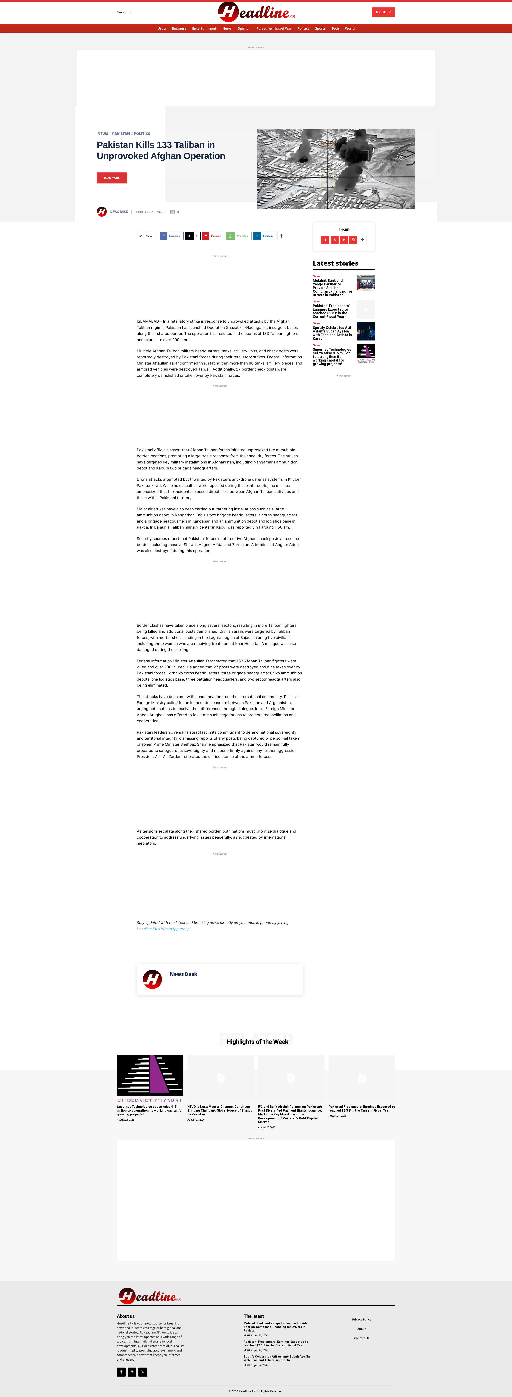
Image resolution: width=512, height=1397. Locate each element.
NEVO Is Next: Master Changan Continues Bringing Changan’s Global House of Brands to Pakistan (219, 1110)
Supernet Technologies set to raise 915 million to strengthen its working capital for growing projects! (332, 356)
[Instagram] (132, 1372)
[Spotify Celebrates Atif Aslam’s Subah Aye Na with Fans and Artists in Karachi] (366, 331)
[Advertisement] (256, 78)
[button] (125, 12)
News (102, 133)
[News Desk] (103, 212)
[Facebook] (325, 240)
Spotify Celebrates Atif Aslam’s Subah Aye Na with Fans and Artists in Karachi (332, 332)
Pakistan (121, 133)
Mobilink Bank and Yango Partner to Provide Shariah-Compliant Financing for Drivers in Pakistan (332, 287)
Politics (142, 133)
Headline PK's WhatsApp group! (164, 929)
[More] (281, 236)
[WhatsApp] (353, 240)
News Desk (119, 211)
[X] (335, 240)
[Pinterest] (344, 240)
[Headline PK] (257, 11)
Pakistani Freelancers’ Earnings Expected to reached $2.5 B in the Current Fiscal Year (331, 311)
